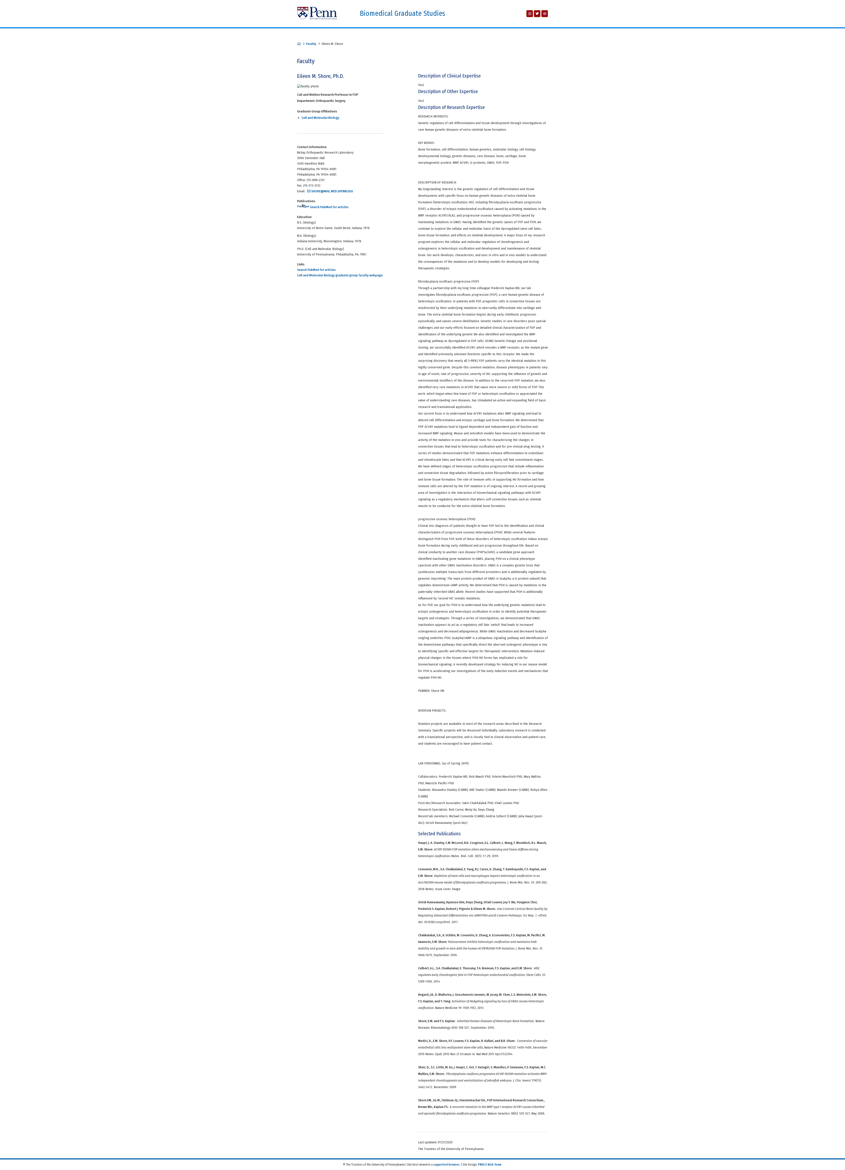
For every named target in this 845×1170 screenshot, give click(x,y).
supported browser (446, 1164)
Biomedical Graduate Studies (402, 13)
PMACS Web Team (489, 1164)
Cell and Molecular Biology (320, 118)
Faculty (311, 44)
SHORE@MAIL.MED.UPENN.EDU (332, 191)
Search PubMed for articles (328, 207)
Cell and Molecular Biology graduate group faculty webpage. (340, 275)
